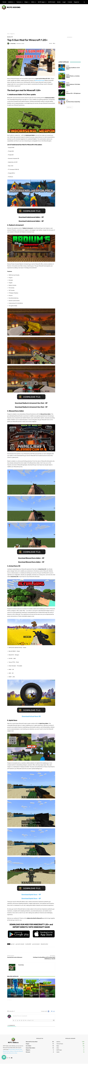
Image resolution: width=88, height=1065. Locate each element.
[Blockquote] (25, 1020)
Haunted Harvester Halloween (14, 957)
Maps (67, 100)
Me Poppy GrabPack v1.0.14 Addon (15, 995)
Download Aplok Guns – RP (31, 894)
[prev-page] (8, 1000)
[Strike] (19, 1020)
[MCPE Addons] (11, 7)
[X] (10, 1058)
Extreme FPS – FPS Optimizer (73, 93)
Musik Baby (13, 43)
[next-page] (10, 1000)
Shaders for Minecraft (14, 1051)
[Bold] (14, 1020)
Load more (69, 107)
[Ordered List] (21, 1020)
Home (8, 33)
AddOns (67, 74)
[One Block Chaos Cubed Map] (61, 101)
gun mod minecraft (35, 944)
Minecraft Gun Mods (13, 1053)
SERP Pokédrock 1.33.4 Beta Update (47, 995)
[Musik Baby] (8, 43)
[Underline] (17, 1020)
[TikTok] (8, 1058)
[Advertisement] (49, 7)
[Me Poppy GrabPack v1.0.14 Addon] (15, 988)
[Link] (29, 1020)
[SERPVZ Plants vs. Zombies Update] (31, 988)
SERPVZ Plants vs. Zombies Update (31, 995)
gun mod (12, 944)
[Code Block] (27, 1020)
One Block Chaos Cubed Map (73, 101)
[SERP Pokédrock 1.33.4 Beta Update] (47, 988)
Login (53, 1011)
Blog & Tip (12, 33)
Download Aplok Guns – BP (31, 898)
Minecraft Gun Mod (39, 80)
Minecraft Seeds (18, 1049)
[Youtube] (12, 1058)
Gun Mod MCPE (28, 944)
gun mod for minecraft (20, 944)
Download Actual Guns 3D (31, 716)
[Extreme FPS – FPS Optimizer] (61, 92)
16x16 (67, 91)
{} (30, 1020)
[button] (84, 2)
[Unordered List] (23, 1020)
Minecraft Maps (12, 1049)
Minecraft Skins (6, 1051)
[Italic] (15, 1020)
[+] (32, 1020)
